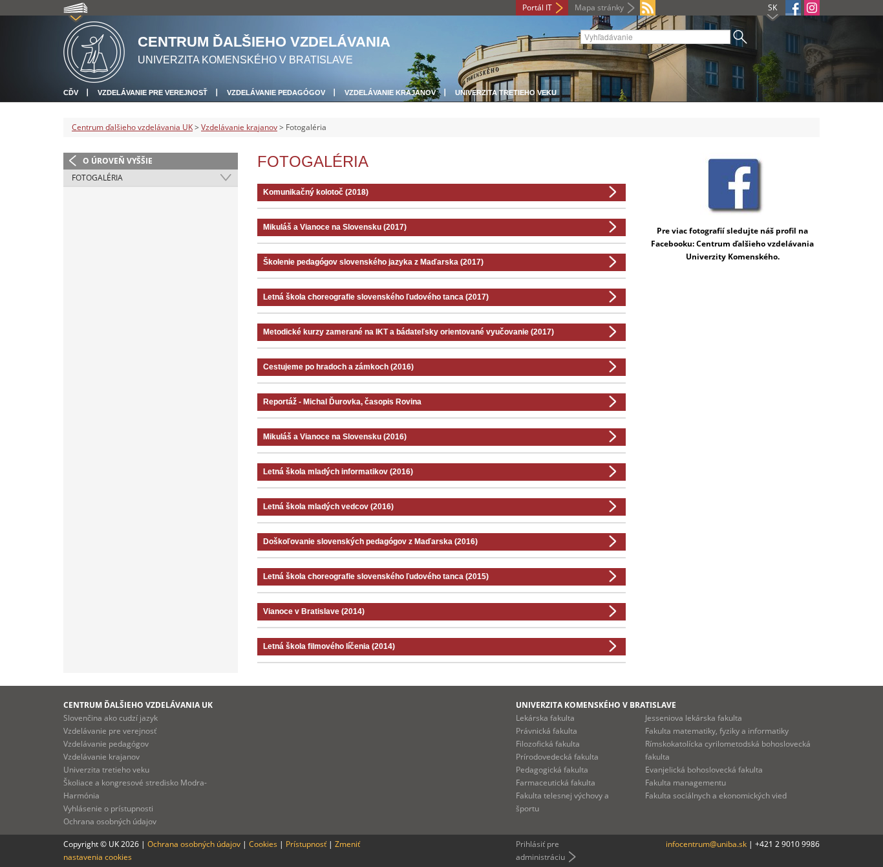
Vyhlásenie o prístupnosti (108, 808)
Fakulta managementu (685, 782)
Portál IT (537, 7)
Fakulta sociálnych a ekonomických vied (716, 795)
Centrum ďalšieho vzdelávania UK (132, 127)
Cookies (263, 844)
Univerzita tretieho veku (506, 92)
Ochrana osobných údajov (109, 821)
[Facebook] (793, 8)
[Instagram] (812, 8)
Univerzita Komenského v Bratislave (596, 704)
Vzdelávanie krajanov (390, 92)
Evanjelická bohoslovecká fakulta (704, 769)
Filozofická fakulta (548, 743)
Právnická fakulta (546, 730)
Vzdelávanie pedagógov (276, 92)
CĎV (70, 92)
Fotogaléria (97, 177)
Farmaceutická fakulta (555, 782)
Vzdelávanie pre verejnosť (152, 92)
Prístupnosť (306, 844)
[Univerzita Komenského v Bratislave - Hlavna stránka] (94, 50)
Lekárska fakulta (545, 717)
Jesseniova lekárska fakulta (693, 717)
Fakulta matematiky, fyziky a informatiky (717, 730)
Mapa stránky (599, 7)
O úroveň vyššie (118, 160)
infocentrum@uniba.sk (706, 844)
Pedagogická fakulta (552, 769)
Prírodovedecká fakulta (557, 756)
